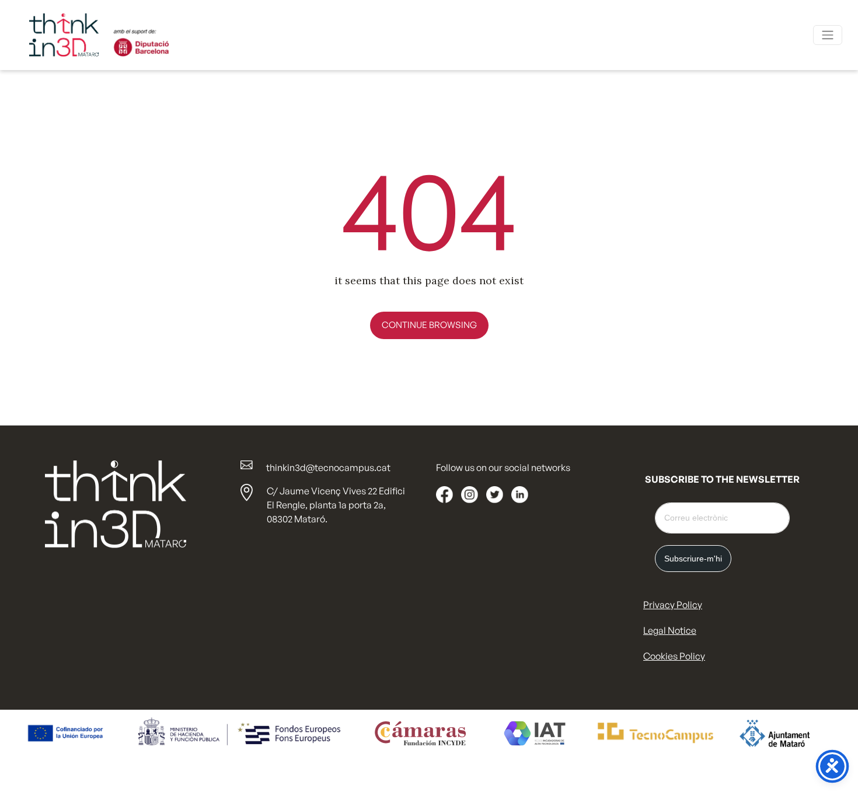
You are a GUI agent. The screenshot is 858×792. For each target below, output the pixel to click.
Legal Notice (669, 630)
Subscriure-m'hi (693, 558)
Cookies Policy (674, 656)
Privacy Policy (672, 604)
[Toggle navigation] (827, 35)
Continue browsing (429, 324)
